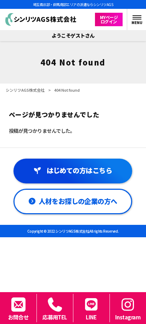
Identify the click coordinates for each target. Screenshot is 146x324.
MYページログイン (109, 19)
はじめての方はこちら (79, 170)
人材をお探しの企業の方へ (78, 201)
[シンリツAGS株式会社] (40, 19)
